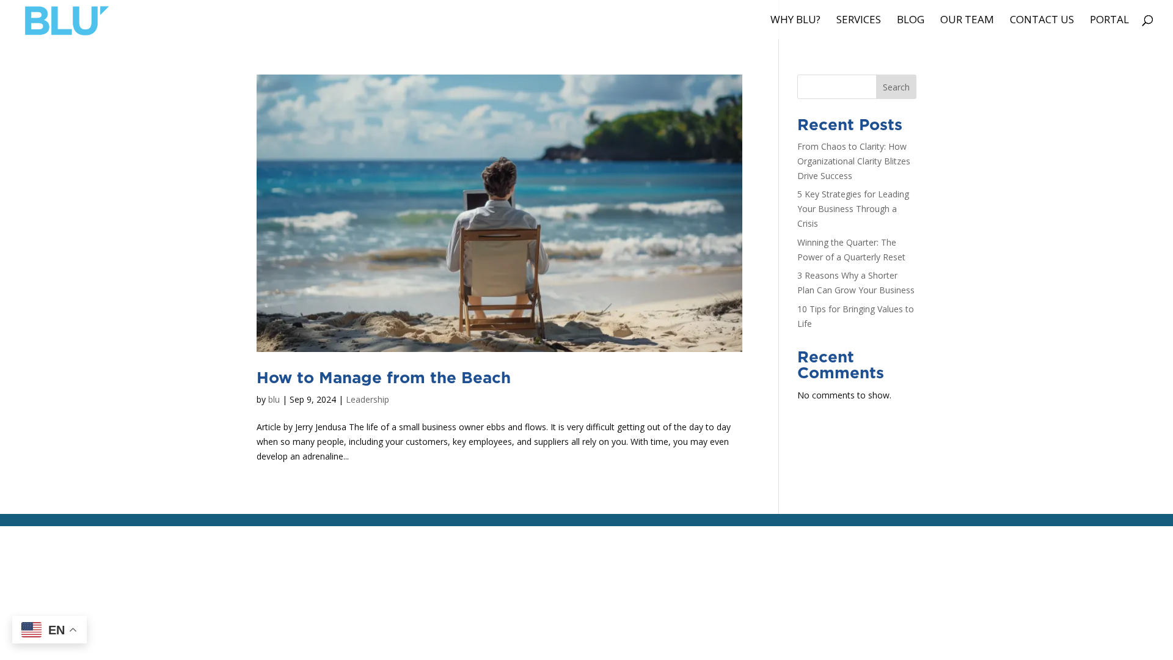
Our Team (967, 20)
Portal (1109, 20)
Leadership (367, 399)
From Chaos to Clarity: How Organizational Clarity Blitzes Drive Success (853, 161)
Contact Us (1042, 20)
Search (896, 87)
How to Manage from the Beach (384, 378)
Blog (910, 20)
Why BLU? (795, 20)
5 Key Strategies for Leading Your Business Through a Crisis (853, 208)
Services (858, 20)
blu (274, 399)
